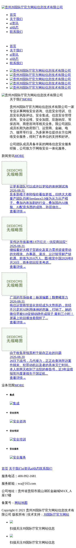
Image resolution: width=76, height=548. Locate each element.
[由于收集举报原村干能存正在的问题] (38, 339)
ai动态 (14, 27)
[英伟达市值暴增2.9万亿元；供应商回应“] (38, 228)
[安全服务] (18, 457)
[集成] (14, 403)
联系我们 (16, 31)
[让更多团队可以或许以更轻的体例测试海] (38, 172)
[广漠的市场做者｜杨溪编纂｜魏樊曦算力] (38, 283)
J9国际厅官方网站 (56, 514)
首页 (13, 14)
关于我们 (16, 19)
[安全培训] (18, 439)
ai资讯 (14, 23)
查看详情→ (18, 211)
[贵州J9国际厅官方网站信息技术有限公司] (32, 7)
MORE (27, 99)
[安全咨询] (18, 421)
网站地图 (21, 502)
